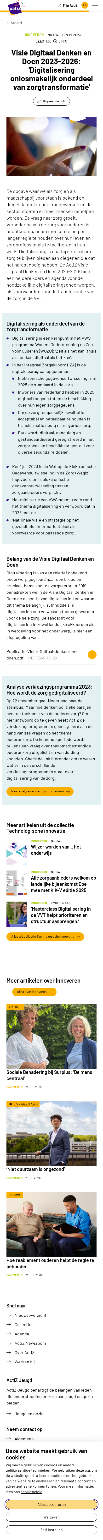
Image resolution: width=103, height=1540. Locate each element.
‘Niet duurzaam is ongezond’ (35, 1169)
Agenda (22, 1333)
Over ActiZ (24, 1352)
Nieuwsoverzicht (30, 1315)
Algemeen (24, 1438)
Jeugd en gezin (29, 1413)
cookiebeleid (31, 1491)
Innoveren (34, 35)
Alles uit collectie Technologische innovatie (42, 936)
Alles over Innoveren (32, 992)
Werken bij (25, 1361)
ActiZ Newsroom (30, 1343)
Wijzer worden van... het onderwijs (56, 850)
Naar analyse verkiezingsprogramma (37, 791)
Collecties (24, 1324)
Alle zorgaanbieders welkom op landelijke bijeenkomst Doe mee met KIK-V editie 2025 (63, 884)
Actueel (16, 23)
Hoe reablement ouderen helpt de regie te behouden (50, 1263)
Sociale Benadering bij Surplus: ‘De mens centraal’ (49, 1075)
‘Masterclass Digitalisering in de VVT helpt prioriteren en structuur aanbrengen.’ (61, 915)
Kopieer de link (54, 101)
